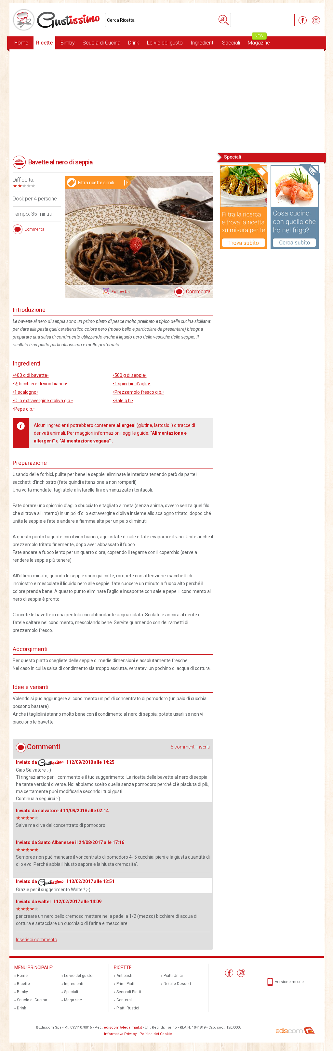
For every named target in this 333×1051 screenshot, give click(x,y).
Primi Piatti (126, 983)
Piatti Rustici (127, 1008)
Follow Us (120, 291)
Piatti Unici (173, 975)
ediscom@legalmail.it (123, 1027)
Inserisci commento (36, 939)
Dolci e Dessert (177, 983)
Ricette (44, 43)
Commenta (198, 291)
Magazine (259, 41)
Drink (133, 43)
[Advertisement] (166, 100)
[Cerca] (224, 20)
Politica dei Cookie (156, 1034)
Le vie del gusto (165, 43)
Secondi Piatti (128, 992)
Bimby (67, 43)
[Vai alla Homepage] (57, 19)
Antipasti (124, 975)
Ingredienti (202, 43)
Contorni (124, 1000)
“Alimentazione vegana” (86, 440)
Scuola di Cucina (101, 43)
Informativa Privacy (120, 1034)
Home (21, 43)
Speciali (231, 43)
